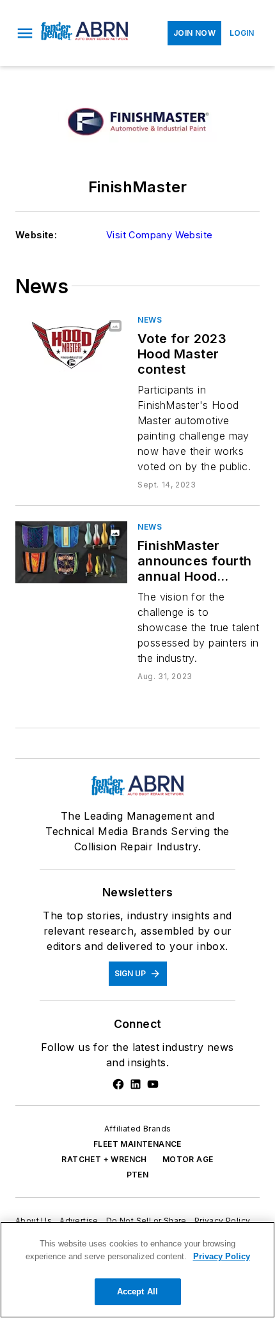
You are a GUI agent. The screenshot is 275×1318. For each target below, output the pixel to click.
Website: (36, 234)
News (150, 320)
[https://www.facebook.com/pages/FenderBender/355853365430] (118, 1084)
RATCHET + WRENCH (103, 1159)
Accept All (137, 1291)
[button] (25, 33)
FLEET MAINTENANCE (137, 1144)
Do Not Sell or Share (146, 1220)
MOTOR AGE (188, 1159)
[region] (137, 1270)
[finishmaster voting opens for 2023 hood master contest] (71, 345)
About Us (33, 1220)
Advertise (78, 1220)
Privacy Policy (222, 1220)
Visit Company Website (159, 234)
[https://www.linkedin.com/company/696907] (135, 1084)
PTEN (138, 1174)
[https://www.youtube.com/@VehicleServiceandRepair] (152, 1084)
